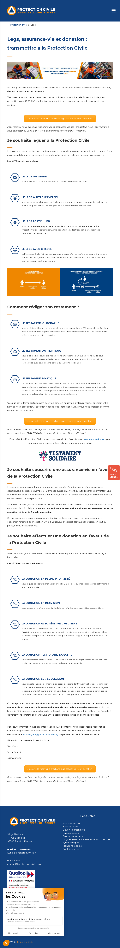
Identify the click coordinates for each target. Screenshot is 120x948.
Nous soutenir (70, 826)
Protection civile (18, 25)
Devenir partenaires (74, 829)
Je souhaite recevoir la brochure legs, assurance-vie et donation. (60, 118)
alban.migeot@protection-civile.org (41, 734)
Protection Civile (25, 942)
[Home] (31, 10)
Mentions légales (72, 845)
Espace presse (71, 833)
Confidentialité (71, 849)
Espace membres (73, 836)
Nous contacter (71, 823)
